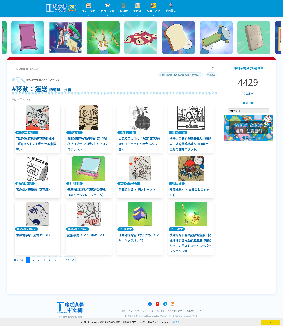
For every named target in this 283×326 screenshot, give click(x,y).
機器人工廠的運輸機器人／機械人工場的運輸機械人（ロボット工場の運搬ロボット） (190, 144)
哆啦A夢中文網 (33, 80)
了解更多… (176, 322)
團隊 (130, 310)
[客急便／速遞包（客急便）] (37, 168)
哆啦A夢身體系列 (26, 229)
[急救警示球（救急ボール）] (37, 214)
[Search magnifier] (213, 68)
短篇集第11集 (177, 132)
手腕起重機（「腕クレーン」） (138, 189)
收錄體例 (248, 93)
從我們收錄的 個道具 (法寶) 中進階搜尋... (180, 75)
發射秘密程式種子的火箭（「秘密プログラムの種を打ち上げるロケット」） (87, 144)
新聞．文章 (89, 11)
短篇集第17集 (126, 132)
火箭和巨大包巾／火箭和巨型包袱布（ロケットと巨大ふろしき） (139, 144)
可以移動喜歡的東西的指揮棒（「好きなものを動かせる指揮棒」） (36, 144)
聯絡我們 (190, 310)
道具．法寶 (108, 11)
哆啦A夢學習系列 (26, 132)
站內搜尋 (171, 10)
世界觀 (137, 11)
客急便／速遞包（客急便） (34, 189)
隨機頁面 (211, 75)
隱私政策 (160, 310)
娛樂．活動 (153, 11)
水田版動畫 (74, 183)
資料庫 (124, 11)
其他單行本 (74, 132)
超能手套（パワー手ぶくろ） (86, 235)
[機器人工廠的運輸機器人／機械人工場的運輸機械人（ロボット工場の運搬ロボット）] (191, 117)
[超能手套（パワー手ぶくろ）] (89, 214)
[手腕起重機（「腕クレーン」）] (140, 168)
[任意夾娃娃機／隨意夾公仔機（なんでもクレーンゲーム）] (89, 168)
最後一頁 (69, 259)
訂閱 (144, 310)
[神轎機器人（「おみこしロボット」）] (191, 168)
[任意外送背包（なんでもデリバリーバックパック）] (140, 214)
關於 (123, 310)
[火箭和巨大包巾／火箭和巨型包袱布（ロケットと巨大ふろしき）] (140, 117)
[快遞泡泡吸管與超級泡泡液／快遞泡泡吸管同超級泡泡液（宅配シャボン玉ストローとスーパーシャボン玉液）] (191, 214)
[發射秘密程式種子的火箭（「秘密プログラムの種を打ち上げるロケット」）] (89, 117)
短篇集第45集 (25, 183)
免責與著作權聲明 (175, 310)
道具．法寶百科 (51, 80)
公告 (137, 310)
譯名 (151, 310)
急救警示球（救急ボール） (34, 235)
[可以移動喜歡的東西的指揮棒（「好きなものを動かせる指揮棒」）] (37, 117)
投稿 (199, 310)
